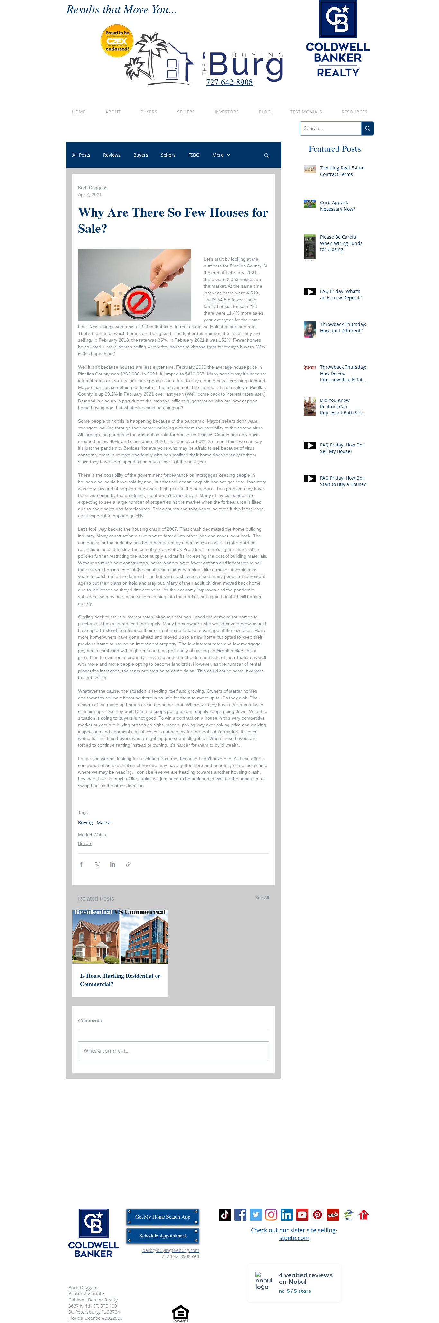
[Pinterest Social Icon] (317, 1215)
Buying (85, 822)
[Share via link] (128, 864)
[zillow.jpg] (348, 1215)
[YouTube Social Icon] (302, 1215)
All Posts (81, 155)
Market (104, 822)
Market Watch (92, 834)
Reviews (112, 155)
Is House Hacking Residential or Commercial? (120, 979)
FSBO (194, 155)
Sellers (168, 155)
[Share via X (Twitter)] (97, 864)
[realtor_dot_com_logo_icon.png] (364, 1215)
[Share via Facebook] (81, 864)
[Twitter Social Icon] (256, 1215)
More (218, 155)
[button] (267, 155)
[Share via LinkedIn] (113, 864)
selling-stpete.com (308, 1234)
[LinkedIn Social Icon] (287, 1215)
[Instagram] (271, 1215)
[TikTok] (225, 1215)
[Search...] (367, 128)
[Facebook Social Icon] (240, 1215)
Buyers (140, 155)
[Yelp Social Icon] (333, 1215)
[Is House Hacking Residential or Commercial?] (120, 937)
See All (262, 897)
